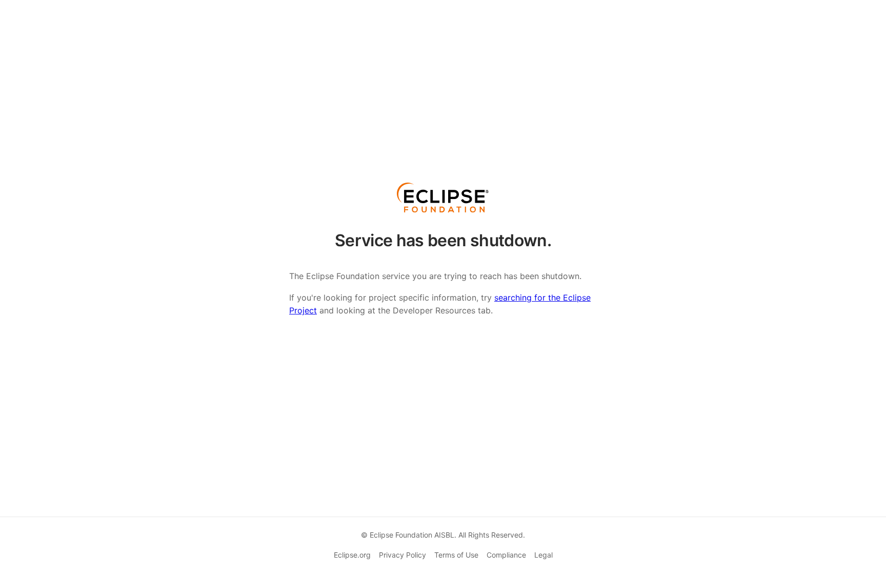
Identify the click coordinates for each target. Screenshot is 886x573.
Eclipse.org (352, 554)
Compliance (506, 554)
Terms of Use (456, 554)
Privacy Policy (402, 554)
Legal (543, 554)
